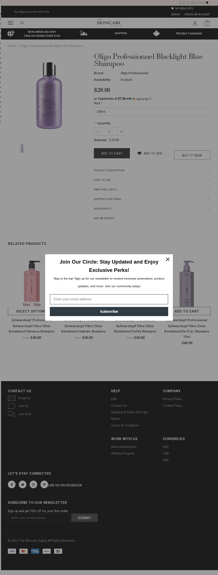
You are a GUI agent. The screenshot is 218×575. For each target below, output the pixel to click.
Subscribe (109, 311)
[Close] (168, 259)
